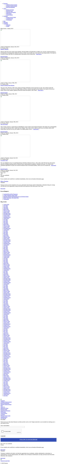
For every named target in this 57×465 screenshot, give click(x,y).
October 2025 (6, 215)
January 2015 (6, 366)
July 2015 (5, 359)
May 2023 (5, 248)
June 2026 (5, 207)
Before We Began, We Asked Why (11, 197)
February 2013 (6, 386)
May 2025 (5, 222)
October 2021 (6, 267)
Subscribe (5, 22)
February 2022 (6, 265)
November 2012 (6, 390)
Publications (8, 13)
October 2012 (6, 391)
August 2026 (6, 204)
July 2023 (5, 246)
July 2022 (5, 258)
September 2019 (6, 297)
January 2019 (6, 307)
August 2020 (6, 283)
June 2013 (5, 381)
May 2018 (5, 317)
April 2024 (5, 234)
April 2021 (5, 273)
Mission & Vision (10, 9)
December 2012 (6, 389)
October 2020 (6, 281)
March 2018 (6, 320)
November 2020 (6, 280)
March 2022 (6, 263)
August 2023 (6, 244)
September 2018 (6, 312)
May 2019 (5, 302)
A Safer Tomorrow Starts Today (10, 195)
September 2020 (6, 282)
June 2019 (5, 301)
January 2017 (6, 336)
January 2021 (6, 277)
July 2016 (5, 344)
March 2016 (6, 349)
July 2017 (5, 329)
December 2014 (6, 368)
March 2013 (6, 385)
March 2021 (6, 275)
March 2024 (6, 236)
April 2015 (5, 363)
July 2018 (5, 315)
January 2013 (6, 388)
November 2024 (6, 228)
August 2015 (6, 358)
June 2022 (5, 259)
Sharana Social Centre (11, 17)
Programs (5, 3)
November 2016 (6, 339)
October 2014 (6, 370)
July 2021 (5, 271)
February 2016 (6, 350)
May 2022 (5, 261)
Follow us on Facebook (28, 439)
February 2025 (6, 226)
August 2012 (6, 394)
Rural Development (10, 7)
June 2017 (5, 330)
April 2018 (5, 319)
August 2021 (6, 270)
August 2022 (6, 257)
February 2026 (6, 210)
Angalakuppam (9, 18)
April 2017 (5, 332)
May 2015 (5, 361)
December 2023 (6, 239)
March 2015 (6, 364)
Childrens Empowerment (11, 4)
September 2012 (6, 393)
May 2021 (5, 272)
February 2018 (6, 321)
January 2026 (6, 212)
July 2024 (5, 231)
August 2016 (6, 342)
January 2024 (6, 238)
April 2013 (5, 384)
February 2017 (6, 335)
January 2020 (6, 292)
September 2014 (6, 371)
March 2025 (6, 224)
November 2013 (6, 379)
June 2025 (5, 220)
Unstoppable (6, 199)
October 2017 (6, 325)
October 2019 (6, 296)
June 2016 (5, 345)
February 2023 (6, 252)
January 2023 (6, 253)
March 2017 (6, 334)
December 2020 (6, 278)
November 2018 (6, 310)
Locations (5, 16)
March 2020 (6, 290)
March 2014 (6, 375)
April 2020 (5, 288)
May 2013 (5, 383)
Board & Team (9, 11)
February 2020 (6, 291)
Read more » (39, 54)
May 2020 (5, 287)
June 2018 (5, 316)
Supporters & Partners (11, 12)
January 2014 (6, 376)
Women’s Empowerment (11, 6)
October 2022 (6, 256)
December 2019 (6, 293)
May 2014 (5, 374)
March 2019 (6, 305)
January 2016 (6, 351)
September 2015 (6, 356)
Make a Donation (4, 181)
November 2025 (6, 214)
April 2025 (5, 223)
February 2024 (6, 237)
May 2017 (5, 331)
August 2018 (6, 314)
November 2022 (6, 254)
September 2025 (6, 217)
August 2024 (6, 229)
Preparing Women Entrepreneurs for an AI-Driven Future (15, 196)
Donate (7, 26)
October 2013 (6, 380)
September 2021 (6, 268)
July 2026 (5, 205)
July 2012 (5, 395)
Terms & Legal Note (5, 460)
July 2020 (5, 285)
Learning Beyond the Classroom (10, 194)
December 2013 (6, 378)
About (4, 8)
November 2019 (6, 295)
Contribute (5, 23)
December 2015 (6, 353)
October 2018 (6, 311)
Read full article (4, 56)
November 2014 (6, 369)
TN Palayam (9, 19)
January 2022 (6, 266)
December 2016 (6, 337)
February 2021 (6, 276)
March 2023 (6, 251)
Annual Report (9, 14)
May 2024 (5, 233)
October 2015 (6, 355)
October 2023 (6, 242)
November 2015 (6, 354)
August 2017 (6, 327)
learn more (3, 188)
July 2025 (5, 219)
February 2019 (6, 306)
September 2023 (6, 243)
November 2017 (6, 324)
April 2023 (5, 249)
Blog (4, 21)
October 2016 (6, 340)
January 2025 (6, 227)
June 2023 (5, 247)
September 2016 (6, 341)
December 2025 (6, 213)
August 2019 (6, 298)
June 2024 (5, 232)
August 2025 (6, 218)
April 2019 (5, 303)
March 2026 (6, 209)
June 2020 (5, 286)
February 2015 (6, 365)
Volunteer (8, 24)
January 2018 (6, 322)
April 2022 (5, 262)
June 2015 (5, 360)
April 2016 (5, 347)
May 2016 (5, 346)
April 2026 (5, 208)
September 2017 (6, 326)
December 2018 (6, 309)
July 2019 (5, 300)
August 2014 (6, 373)
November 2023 (6, 241)
